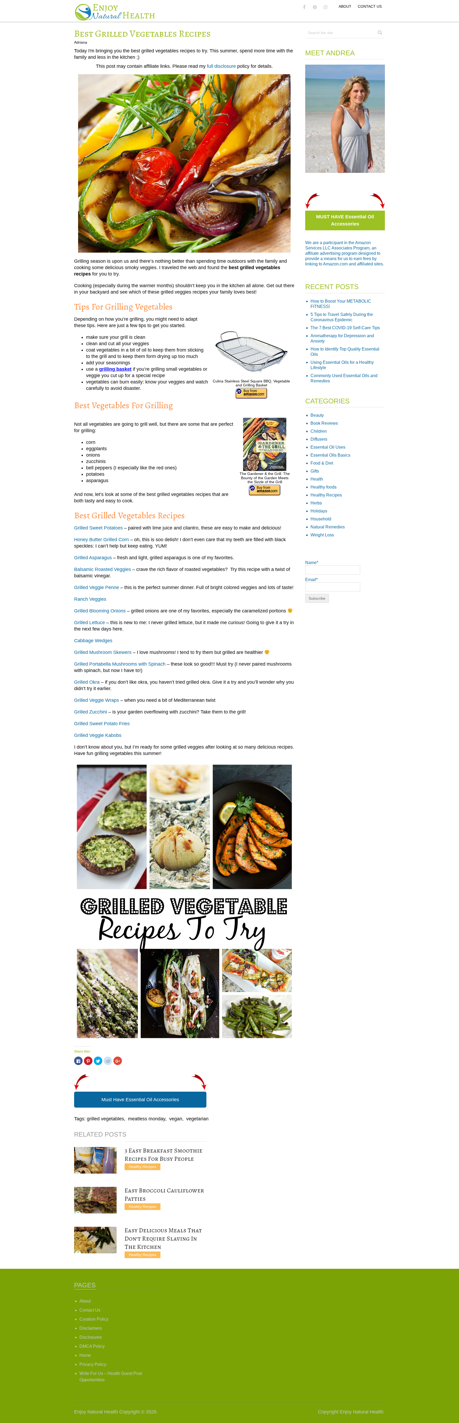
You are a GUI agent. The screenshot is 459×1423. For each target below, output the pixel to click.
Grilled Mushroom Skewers (102, 652)
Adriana (80, 42)
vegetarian (197, 1118)
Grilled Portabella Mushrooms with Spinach (119, 664)
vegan (175, 1118)
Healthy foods (324, 487)
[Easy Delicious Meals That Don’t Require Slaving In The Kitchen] (95, 1240)
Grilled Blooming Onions (100, 611)
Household (321, 519)
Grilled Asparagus (93, 557)
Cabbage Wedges (93, 640)
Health (317, 479)
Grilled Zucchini (90, 712)
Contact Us (370, 6)
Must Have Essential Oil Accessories (140, 1099)
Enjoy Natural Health (96, 1411)
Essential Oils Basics (330, 455)
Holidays (319, 511)
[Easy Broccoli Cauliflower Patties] (95, 1200)
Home (85, 1355)
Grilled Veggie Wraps (96, 700)
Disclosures (90, 1337)
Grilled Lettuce (89, 622)
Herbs (316, 503)
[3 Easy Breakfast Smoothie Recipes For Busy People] (95, 1160)
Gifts (315, 471)
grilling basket (115, 369)
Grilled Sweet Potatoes (98, 528)
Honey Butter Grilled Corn (101, 539)
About (345, 6)
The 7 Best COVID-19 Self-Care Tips (345, 328)
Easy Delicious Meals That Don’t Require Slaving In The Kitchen (163, 1238)
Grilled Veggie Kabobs (97, 735)
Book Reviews (324, 423)
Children (319, 431)
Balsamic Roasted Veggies (102, 569)
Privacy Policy (92, 1364)
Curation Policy (93, 1319)
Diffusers (319, 439)
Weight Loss (322, 535)
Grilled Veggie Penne (96, 587)
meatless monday (146, 1118)
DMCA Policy (92, 1346)
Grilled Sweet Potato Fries (102, 723)
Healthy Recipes (142, 1167)
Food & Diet (322, 463)
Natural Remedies (328, 527)
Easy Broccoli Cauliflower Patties (164, 1194)
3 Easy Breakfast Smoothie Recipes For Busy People (163, 1154)
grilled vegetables (105, 1118)
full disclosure (221, 66)
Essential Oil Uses (328, 447)
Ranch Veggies (90, 599)
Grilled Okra (87, 682)
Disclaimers (90, 1328)
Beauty (317, 415)
